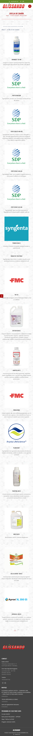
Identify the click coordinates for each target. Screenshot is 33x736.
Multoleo (16, 534)
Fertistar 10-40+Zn (16, 131)
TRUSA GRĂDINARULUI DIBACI (10, 699)
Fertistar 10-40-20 (16, 171)
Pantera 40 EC (16, 491)
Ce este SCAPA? (6, 714)
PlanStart (16, 448)
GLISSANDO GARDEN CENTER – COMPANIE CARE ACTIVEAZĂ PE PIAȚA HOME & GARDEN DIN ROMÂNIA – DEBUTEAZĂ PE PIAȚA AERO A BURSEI (16, 692)
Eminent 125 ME (16, 60)
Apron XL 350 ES (16, 614)
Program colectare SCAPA (8, 722)
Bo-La (16, 295)
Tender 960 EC (16, 243)
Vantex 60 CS (16, 370)
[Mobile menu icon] (29, 6)
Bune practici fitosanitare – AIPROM (11, 716)
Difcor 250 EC (16, 331)
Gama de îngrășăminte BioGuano (10, 704)
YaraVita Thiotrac (16, 256)
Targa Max (16, 410)
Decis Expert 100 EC (16, 574)
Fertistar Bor (16, 95)
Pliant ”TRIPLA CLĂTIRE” (8, 719)
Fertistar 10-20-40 (16, 207)
